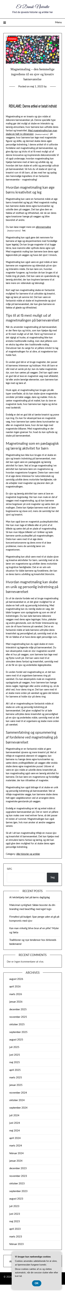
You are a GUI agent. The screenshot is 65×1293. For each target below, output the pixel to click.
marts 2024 (15, 1145)
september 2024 (18, 1108)
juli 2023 (14, 1206)
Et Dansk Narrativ (32, 7)
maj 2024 (14, 1130)
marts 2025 (15, 1077)
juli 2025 (14, 1047)
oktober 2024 (17, 1100)
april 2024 (15, 1138)
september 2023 (18, 1191)
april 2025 (15, 1070)
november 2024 (18, 1093)
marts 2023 (15, 1236)
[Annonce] (32, 62)
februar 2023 (16, 1244)
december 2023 (18, 1168)
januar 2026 (15, 1002)
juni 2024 (14, 1123)
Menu (58, 22)
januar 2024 (15, 1161)
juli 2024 (14, 1115)
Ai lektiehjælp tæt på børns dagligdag (29, 897)
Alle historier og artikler (28, 854)
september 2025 (18, 1032)
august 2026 (16, 979)
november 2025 (18, 1017)
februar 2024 (16, 1153)
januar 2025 (15, 1085)
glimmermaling (43, 227)
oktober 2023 (17, 1183)
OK (37, 1283)
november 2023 (18, 1176)
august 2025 (16, 1039)
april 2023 (15, 1229)
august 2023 (16, 1199)
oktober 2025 (17, 1024)
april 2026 (15, 986)
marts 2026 (15, 994)
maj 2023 (14, 1221)
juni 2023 (14, 1214)
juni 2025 (14, 1055)
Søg (9, 869)
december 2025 (18, 1009)
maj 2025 (14, 1062)
